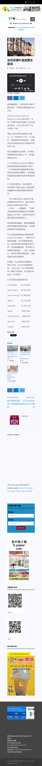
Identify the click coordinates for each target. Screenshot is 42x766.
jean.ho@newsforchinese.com (16, 745)
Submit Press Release (14, 752)
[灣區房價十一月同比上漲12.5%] (12, 348)
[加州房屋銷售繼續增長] (12, 369)
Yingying (11, 68)
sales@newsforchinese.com (23, 750)
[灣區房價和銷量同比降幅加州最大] (25, 348)
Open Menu (32, 19)
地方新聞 (12, 53)
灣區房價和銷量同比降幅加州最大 (25, 354)
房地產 (18, 53)
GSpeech (31, 90)
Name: (11, 512)
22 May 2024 (21, 68)
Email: (11, 519)
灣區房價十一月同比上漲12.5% (12, 353)
